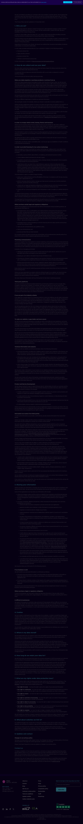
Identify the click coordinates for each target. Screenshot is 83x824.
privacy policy (43, 2)
